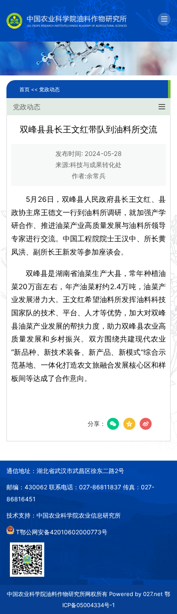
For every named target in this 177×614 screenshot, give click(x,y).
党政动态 (49, 89)
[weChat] (113, 423)
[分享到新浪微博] (145, 423)
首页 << (29, 89)
